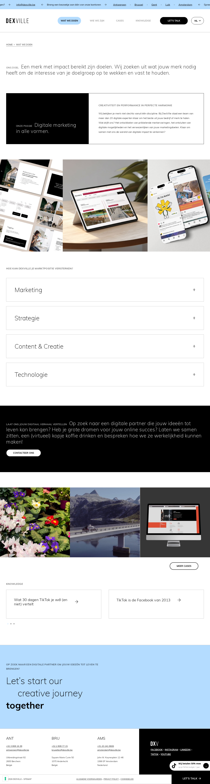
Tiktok (154, 754)
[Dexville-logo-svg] (17, 20)
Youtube (166, 754)
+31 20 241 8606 (105, 746)
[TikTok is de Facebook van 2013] (156, 604)
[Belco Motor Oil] (175, 522)
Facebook (156, 749)
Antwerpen (86, 4)
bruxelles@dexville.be (62, 750)
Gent (121, 4)
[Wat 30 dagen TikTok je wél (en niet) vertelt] (53, 604)
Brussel (105, 4)
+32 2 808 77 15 (60, 746)
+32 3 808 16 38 (14, 746)
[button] (197, 20)
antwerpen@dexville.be (17, 750)
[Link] (105, 687)
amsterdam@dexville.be (109, 750)
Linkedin (185, 749)
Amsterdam (152, 4)
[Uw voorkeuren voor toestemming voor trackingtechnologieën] (5, 779)
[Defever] (35, 522)
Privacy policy (111, 779)
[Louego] (105, 522)
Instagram (171, 749)
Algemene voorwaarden (89, 779)
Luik (134, 4)
